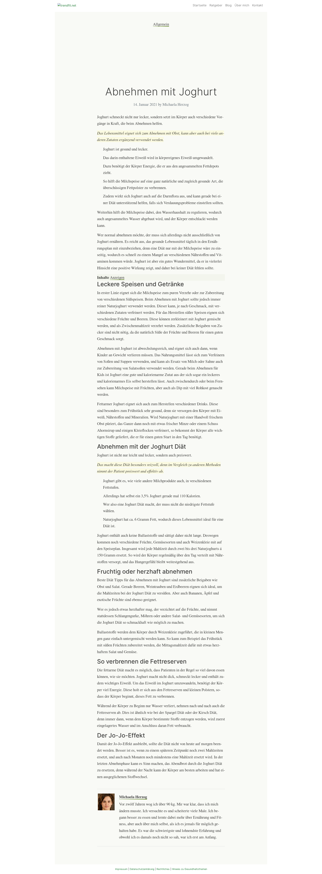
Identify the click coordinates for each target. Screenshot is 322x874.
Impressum (121, 869)
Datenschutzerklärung (142, 869)
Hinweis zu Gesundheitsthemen (189, 869)
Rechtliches (163, 869)
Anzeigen (117, 277)
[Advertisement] (161, 56)
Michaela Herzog (133, 797)
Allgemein (161, 24)
